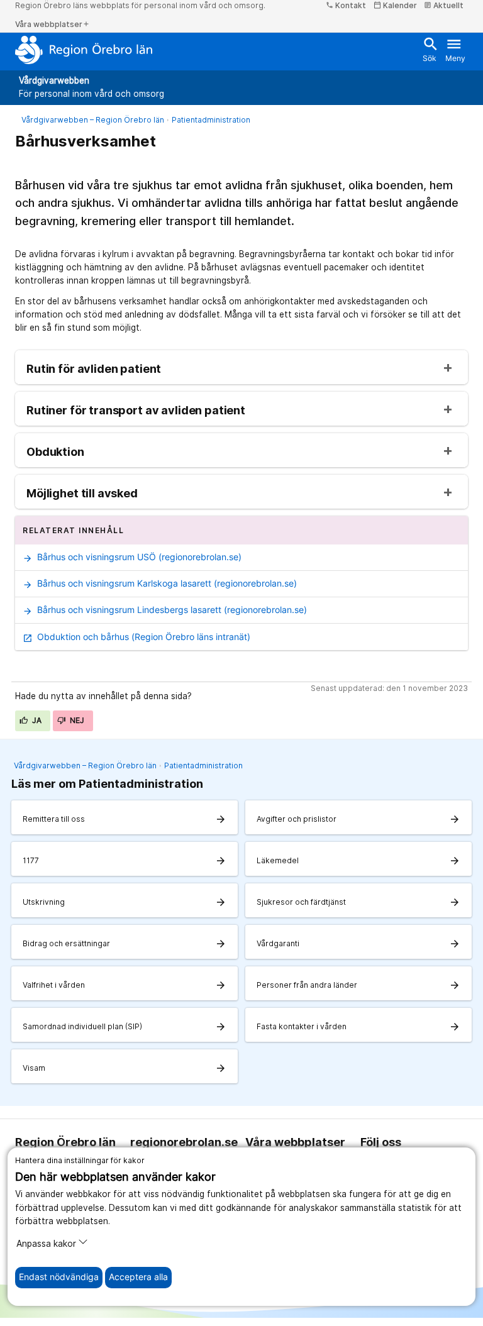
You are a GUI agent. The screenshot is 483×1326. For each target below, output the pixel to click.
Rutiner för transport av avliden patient (135, 410)
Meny (455, 49)
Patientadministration (211, 119)
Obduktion (55, 452)
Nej (76, 720)
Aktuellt (444, 5)
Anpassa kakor (46, 1244)
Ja (36, 720)
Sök (429, 49)
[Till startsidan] (84, 50)
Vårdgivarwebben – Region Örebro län (92, 119)
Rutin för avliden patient (93, 369)
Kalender (395, 5)
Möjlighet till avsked (82, 493)
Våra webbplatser (52, 24)
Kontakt (346, 5)
